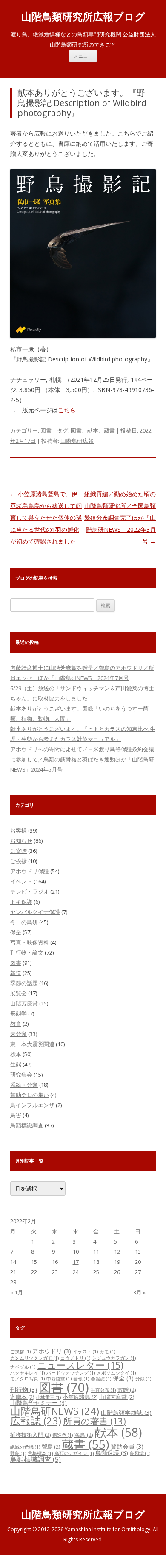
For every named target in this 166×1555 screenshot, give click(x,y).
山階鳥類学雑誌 (126, 1412)
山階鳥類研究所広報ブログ (83, 16)
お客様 (18, 830)
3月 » (139, 1292)
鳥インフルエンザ (32, 1105)
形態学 (18, 1013)
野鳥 (18, 1453)
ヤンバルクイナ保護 (35, 912)
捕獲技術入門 (30, 1434)
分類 (143, 1379)
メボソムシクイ (116, 1373)
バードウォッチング (70, 1373)
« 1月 (16, 1292)
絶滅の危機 (25, 1447)
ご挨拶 (18, 861)
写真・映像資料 (29, 942)
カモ (107, 1352)
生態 (15, 1064)
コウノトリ (75, 1358)
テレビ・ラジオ (29, 891)
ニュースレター (80, 1365)
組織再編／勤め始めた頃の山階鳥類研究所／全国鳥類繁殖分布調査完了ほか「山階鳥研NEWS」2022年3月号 (120, 517)
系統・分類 (24, 1084)
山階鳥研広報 (77, 440)
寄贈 (126, 1390)
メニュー (83, 56)
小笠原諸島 (80, 1397)
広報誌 (35, 1420)
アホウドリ (51, 1351)
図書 (46, 430)
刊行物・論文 (26, 952)
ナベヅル (22, 1367)
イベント (21, 881)
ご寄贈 (18, 851)
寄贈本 (22, 1397)
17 (76, 1262)
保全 (15, 932)
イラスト (85, 1352)
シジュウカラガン (114, 1358)
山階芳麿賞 (24, 1003)
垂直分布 (103, 1390)
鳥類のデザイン (74, 1453)
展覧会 (18, 993)
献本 (92, 430)
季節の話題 (24, 983)
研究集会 (21, 1074)
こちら (67, 410)
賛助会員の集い (29, 1095)
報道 (15, 973)
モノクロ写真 (27, 1379)
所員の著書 (94, 1421)
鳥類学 (140, 1453)
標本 (15, 1054)
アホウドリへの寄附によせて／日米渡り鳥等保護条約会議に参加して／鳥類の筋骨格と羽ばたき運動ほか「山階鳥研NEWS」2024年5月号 (82, 759)
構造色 (62, 1435)
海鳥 (83, 1434)
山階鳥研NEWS (54, 1411)
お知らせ (21, 840)
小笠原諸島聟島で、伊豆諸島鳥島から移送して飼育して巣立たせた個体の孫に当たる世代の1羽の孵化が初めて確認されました (46, 517)
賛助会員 (127, 1446)
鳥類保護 (111, 1453)
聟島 (51, 1446)
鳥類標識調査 (26, 1125)
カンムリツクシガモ (34, 1358)
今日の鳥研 (24, 922)
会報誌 (101, 1379)
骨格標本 (40, 1453)
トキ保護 (21, 901)
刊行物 (23, 1390)
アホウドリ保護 (29, 871)
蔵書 (109, 430)
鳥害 (15, 1115)
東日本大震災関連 (32, 1044)
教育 (15, 1023)
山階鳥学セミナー (38, 1403)
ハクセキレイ (27, 1373)
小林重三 (48, 1397)
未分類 (18, 1034)
